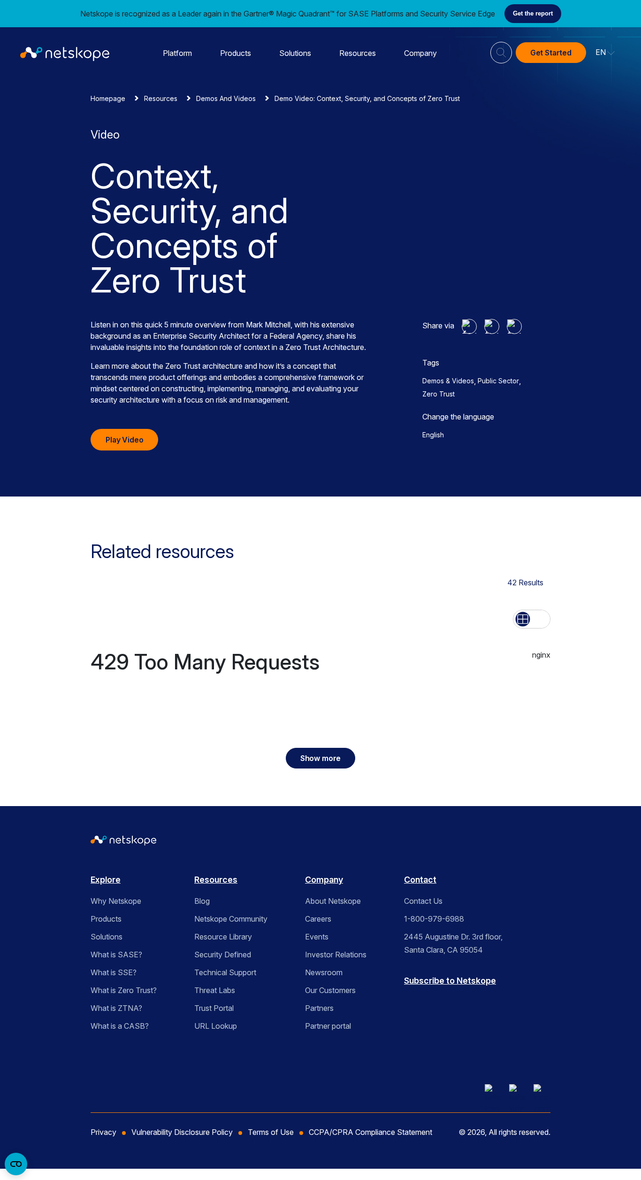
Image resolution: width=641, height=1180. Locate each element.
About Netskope (333, 901)
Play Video (124, 439)
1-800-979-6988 (434, 919)
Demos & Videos (448, 381)
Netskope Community (230, 919)
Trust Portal (214, 1008)
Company (420, 53)
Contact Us (423, 901)
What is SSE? (114, 972)
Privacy (103, 1132)
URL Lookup (215, 1026)
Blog (202, 901)
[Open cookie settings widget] (16, 1164)
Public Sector (498, 381)
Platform (177, 53)
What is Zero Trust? (124, 990)
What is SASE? (116, 954)
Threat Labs (214, 990)
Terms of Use (271, 1132)
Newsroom (324, 972)
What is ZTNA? (116, 1008)
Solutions (295, 53)
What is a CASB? (120, 1026)
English (433, 435)
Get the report (533, 13)
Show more (320, 758)
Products (235, 53)
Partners (319, 1008)
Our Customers (330, 990)
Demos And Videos (226, 98)
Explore (106, 880)
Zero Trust (438, 394)
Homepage (108, 98)
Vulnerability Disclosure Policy (182, 1132)
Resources (357, 53)
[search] (501, 49)
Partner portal (328, 1026)
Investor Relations (335, 954)
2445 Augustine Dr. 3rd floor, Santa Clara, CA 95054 (453, 943)
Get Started (551, 52)
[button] (605, 52)
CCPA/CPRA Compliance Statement (370, 1132)
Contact (420, 880)
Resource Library (223, 936)
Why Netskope (116, 901)
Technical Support (225, 972)
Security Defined (222, 954)
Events (316, 936)
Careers (318, 919)
